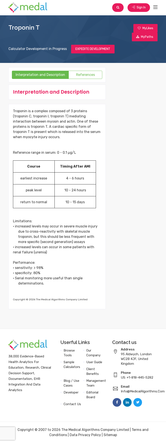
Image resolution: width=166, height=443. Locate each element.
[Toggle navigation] (155, 7)
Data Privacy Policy (85, 435)
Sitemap (110, 435)
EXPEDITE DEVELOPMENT (92, 49)
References (85, 75)
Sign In (141, 7)
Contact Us (72, 404)
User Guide (94, 362)
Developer (71, 392)
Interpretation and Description (40, 75)
